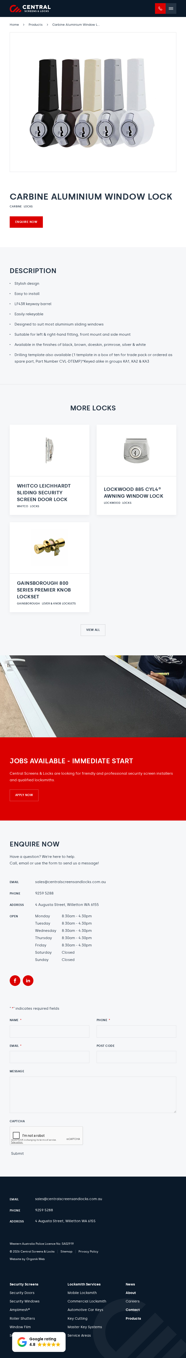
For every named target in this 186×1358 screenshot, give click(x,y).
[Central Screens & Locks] (30, 8)
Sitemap (66, 1251)
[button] (39, 1342)
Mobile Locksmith (82, 1293)
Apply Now (24, 795)
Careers (133, 1301)
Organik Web (35, 1259)
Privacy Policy (88, 1251)
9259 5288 (44, 893)
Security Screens (24, 1284)
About (131, 1293)
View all (93, 630)
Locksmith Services (84, 1284)
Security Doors (22, 1293)
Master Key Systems (85, 1327)
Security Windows (24, 1301)
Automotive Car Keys (85, 1310)
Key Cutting (77, 1319)
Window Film (20, 1327)
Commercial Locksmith (87, 1301)
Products (133, 1319)
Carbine (16, 206)
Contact (133, 1310)
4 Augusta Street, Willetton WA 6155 (67, 905)
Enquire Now (26, 222)
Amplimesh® (20, 1310)
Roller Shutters (22, 1319)
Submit (17, 1153)
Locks (28, 206)
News (130, 1284)
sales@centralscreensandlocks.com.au (70, 882)
